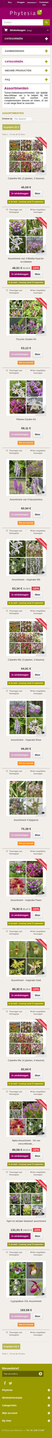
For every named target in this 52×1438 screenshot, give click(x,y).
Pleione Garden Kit (26, 419)
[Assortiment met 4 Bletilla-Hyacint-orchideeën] (26, 236)
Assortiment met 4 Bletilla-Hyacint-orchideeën (26, 260)
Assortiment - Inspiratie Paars (26, 900)
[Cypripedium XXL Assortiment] (26, 1279)
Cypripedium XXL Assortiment (26, 1301)
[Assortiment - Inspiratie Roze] (26, 717)
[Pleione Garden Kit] (26, 397)
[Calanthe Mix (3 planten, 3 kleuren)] (26, 637)
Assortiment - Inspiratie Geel (26, 980)
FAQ (7, 79)
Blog (10, 2)
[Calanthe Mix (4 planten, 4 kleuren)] (26, 1038)
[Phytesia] (26, 13)
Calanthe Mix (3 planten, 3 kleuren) (26, 659)
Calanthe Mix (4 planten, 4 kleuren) (26, 1060)
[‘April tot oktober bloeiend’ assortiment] (26, 1198)
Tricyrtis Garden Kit (26, 339)
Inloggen (21, 2)
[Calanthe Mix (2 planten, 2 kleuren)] (26, 156)
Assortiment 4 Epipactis (26, 820)
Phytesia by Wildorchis (13, 1430)
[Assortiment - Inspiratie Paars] (26, 878)
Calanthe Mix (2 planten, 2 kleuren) (26, 178)
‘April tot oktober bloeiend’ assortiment (26, 1221)
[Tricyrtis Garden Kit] (26, 317)
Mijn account (9, 1413)
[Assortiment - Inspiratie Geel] (26, 958)
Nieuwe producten (18, 70)
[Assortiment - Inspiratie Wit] (26, 557)
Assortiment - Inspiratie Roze (26, 740)
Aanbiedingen (14, 51)
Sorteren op (7, 119)
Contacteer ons (44, 3)
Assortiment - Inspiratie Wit (26, 579)
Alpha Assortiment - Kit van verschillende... (26, 1142)
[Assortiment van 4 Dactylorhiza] (26, 477)
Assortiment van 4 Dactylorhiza (26, 499)
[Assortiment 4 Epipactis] (26, 797)
